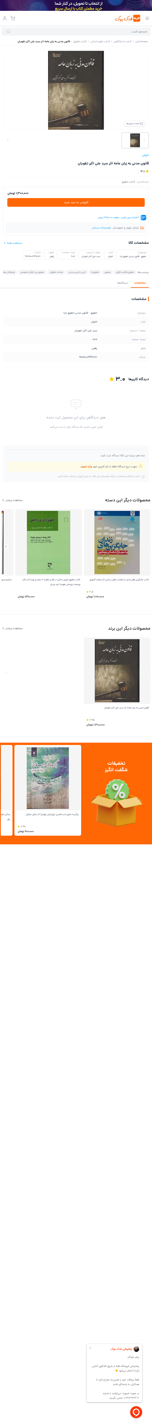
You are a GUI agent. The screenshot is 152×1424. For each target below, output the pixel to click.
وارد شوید (86, 466)
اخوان (145, 155)
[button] (6, 546)
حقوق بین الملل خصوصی (32, 272)
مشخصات (140, 283)
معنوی (107, 272)
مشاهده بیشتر (14, 500)
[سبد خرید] (12, 18)
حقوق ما (95, 272)
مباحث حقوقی (56, 272)
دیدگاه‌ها (123, 283)
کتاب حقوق (128, 182)
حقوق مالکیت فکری (125, 272)
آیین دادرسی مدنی (77, 272)
